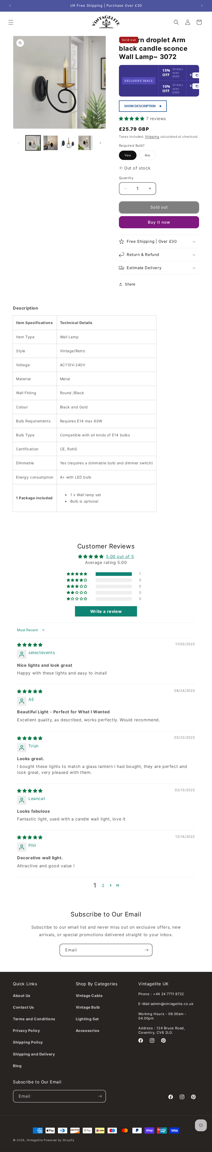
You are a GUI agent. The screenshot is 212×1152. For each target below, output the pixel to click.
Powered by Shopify (59, 1140)
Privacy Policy (26, 1030)
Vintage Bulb (88, 1007)
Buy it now (159, 222)
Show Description (140, 106)
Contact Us (23, 1007)
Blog (17, 1065)
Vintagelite (35, 1140)
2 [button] (103, 885)
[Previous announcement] (10, 5)
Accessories (88, 1030)
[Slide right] (100, 143)
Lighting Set (87, 1019)
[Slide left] (18, 143)
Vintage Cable (89, 995)
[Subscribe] (146, 950)
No (150, 156)
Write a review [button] (106, 611)
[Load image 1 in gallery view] (33, 142)
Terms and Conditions (34, 1019)
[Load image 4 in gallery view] (85, 142)
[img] (30, 644)
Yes (130, 156)
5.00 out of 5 (120, 556)
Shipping (152, 136)
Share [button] (130, 284)
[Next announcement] (202, 5)
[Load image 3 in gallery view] (67, 142)
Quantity (126, 178)
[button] (11, 22)
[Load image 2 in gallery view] (50, 142)
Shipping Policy (28, 1042)
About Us (22, 995)
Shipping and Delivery (34, 1054)
